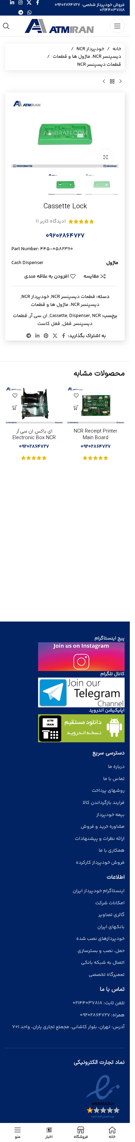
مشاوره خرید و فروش (103, 827)
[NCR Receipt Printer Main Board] (96, 405)
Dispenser (79, 316)
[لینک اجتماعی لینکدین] (37, 336)
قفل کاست (48, 324)
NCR (96, 316)
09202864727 (67, 5)
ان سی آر (38, 316)
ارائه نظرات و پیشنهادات (100, 839)
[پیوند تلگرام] (20, 13)
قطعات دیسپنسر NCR (99, 65)
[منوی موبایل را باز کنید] (117, 26)
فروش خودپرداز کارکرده (100, 863)
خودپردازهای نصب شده (100, 939)
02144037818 (112, 10)
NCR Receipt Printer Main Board (95, 435)
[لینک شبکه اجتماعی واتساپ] (29, 13)
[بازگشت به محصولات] (112, 81)
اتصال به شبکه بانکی (103, 963)
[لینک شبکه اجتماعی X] (55, 336)
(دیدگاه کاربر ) (51, 221)
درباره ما (116, 767)
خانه (116, 49)
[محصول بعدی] (104, 81)
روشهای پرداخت (108, 791)
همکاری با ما (112, 850)
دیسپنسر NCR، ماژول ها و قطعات (87, 57)
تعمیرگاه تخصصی (107, 975)
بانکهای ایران (111, 927)
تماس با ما (114, 779)
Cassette (58, 316)
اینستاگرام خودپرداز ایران (99, 891)
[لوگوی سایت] (60, 26)
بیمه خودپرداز (110, 815)
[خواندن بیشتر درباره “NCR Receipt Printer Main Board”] (76, 408)
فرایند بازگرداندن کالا (104, 803)
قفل (67, 324)
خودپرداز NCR (90, 49)
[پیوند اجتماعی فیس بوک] (64, 336)
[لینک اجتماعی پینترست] (46, 336)
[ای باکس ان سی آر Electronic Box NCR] (34, 405)
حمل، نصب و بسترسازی (101, 951)
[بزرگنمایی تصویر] (105, 157)
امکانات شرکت (110, 903)
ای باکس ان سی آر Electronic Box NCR (34, 435)
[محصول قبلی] (120, 81)
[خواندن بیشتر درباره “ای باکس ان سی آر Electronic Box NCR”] (15, 408)
